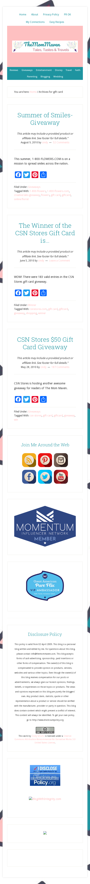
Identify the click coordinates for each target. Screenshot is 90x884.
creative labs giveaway (27, 195)
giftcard (66, 195)
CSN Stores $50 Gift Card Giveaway (45, 343)
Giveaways (34, 187)
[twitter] (45, 483)
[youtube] (61, 483)
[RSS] (29, 467)
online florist (21, 199)
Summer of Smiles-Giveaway (45, 118)
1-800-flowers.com (58, 191)
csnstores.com (38, 309)
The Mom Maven (45, 46)
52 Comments (61, 142)
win (16, 419)
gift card (55, 195)
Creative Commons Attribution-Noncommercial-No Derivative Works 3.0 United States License (45, 739)
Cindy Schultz (38, 736)
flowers (45, 195)
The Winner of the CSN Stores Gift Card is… (45, 232)
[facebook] (29, 483)
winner (42, 313)
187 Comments (60, 367)
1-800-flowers (38, 191)
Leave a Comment (59, 260)
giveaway (19, 313)
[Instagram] (61, 467)
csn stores (36, 415)
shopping (31, 313)
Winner (32, 305)
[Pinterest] (45, 467)
